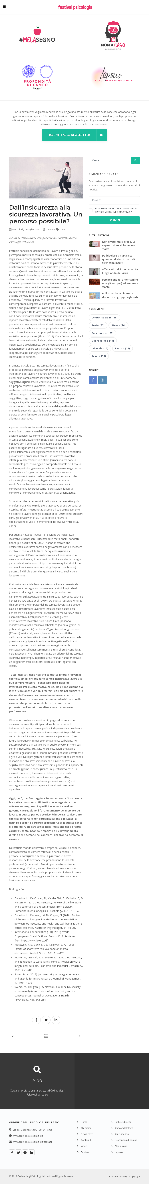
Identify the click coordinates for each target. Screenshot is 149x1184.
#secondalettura (124, 1128)
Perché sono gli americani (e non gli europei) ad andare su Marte (120, 283)
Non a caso (121, 1146)
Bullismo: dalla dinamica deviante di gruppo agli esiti (120, 295)
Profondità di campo (126, 1140)
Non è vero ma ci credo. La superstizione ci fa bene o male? (119, 245)
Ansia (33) (98, 325)
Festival (85, 1152)
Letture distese (123, 1122)
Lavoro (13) (122, 348)
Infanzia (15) (100, 348)
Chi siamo (86, 1128)
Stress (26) (118, 325)
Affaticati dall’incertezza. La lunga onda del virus (120, 271)
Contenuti (86, 1140)
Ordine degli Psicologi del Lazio (34, 1176)
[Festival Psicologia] (75, 10)
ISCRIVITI (114, 220)
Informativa (121, 212)
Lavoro (63, 229)
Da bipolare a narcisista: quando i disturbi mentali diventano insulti (118, 259)
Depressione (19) (103, 340)
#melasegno (122, 1134)
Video (84, 1146)
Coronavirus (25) (102, 333)
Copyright (134, 1176)
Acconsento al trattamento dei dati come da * (116, 210)
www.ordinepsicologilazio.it (28, 1135)
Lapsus (119, 1152)
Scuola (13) (99, 356)
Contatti (113, 1176)
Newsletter (87, 1134)
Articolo (50, 229)
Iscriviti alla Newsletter (69, 135)
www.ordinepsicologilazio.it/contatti (32, 1141)
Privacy (124, 1176)
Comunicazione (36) (104, 317)
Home (84, 1122)
